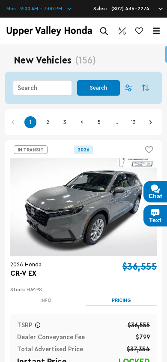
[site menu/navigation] (156, 31)
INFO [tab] (45, 300)
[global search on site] (104, 31)
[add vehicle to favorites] (149, 149)
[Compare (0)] (122, 31)
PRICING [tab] (121, 300)
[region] (83, 203)
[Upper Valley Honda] (49, 31)
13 (133, 122)
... (116, 122)
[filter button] (128, 88)
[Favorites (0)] (139, 31)
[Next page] (150, 122)
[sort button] (145, 88)
